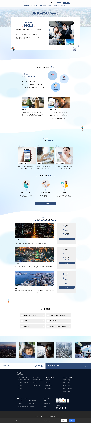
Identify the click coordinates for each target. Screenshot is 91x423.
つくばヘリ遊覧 (26, 382)
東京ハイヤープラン (37, 385)
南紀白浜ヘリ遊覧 (26, 379)
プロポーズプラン (36, 382)
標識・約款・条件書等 (47, 403)
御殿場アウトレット (49, 385)
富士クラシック (48, 382)
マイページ (47, 2)
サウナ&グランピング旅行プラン (38, 380)
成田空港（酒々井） (49, 388)
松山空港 (64, 388)
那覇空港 (64, 383)
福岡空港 (64, 380)
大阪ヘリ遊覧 (20, 385)
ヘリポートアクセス (64, 5)
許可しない (64, 420)
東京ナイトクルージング (37, 379)
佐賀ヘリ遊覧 (26, 383)
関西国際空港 (64, 391)
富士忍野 (47, 383)
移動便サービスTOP (49, 379)
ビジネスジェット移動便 (43, 5)
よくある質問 (20, 403)
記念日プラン (36, 383)
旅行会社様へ (32, 406)
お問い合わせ (20, 400)
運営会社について (46, 400)
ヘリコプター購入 (32, 403)
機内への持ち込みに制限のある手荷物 (23, 406)
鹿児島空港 (64, 379)
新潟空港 (69, 391)
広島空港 (64, 382)
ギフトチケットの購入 (33, 400)
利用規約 (45, 406)
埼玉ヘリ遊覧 (20, 383)
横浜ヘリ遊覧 (20, 382)
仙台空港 (69, 385)
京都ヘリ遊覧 (20, 388)
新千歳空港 (64, 385)
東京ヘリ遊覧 (20, 379)
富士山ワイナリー (48, 380)
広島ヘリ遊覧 (26, 380)
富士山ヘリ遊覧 (20, 380)
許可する (71, 420)
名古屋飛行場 (70, 388)
